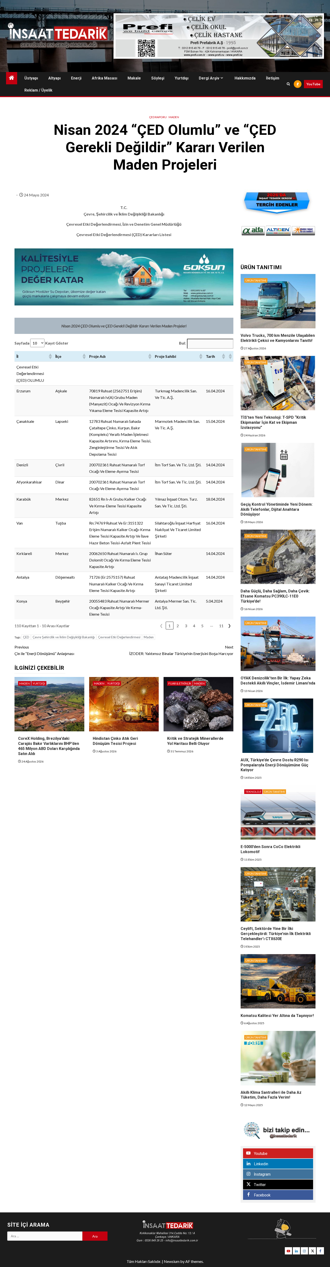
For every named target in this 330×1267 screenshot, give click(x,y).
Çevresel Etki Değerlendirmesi (119, 637)
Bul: (182, 343)
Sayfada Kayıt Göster (41, 343)
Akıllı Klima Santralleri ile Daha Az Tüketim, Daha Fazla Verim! (271, 1095)
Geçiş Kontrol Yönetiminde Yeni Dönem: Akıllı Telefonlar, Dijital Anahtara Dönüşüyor (277, 509)
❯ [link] (229, 625)
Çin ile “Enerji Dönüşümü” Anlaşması (44, 650)
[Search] (288, 84)
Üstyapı (31, 78)
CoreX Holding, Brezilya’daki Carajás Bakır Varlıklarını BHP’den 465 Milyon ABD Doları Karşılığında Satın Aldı (49, 746)
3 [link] (186, 625)
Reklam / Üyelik (38, 90)
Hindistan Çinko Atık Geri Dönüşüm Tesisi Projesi (115, 741)
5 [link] (202, 625)
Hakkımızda (245, 78)
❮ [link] (161, 625)
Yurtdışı (181, 78)
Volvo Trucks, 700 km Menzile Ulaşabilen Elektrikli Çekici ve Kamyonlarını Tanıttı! (278, 338)
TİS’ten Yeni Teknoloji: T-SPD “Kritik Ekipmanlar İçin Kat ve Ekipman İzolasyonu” (273, 422)
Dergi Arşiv (209, 78)
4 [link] (194, 625)
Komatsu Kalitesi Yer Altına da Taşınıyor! (277, 1015)
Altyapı (54, 78)
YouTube (313, 84)
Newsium (171, 1261)
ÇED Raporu (158, 117)
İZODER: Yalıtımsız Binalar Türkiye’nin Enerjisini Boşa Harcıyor (181, 650)
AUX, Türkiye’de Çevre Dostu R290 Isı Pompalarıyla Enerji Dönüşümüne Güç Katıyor (274, 765)
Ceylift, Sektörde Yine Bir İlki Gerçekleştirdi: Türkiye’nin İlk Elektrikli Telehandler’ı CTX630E (276, 933)
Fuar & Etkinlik (179, 683)
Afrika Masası (104, 78)
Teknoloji (253, 791)
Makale (134, 78)
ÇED (26, 637)
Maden (174, 117)
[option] (253, 231)
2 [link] (178, 625)
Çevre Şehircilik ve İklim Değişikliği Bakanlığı (64, 637)
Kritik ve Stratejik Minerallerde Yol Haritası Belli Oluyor (195, 741)
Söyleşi (157, 78)
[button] (50, 356)
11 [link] (221, 625)
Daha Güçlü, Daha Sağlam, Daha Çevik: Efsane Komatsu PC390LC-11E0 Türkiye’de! (275, 596)
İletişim (272, 78)
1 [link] (169, 625)
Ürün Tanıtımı (255, 280)
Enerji (76, 78)
